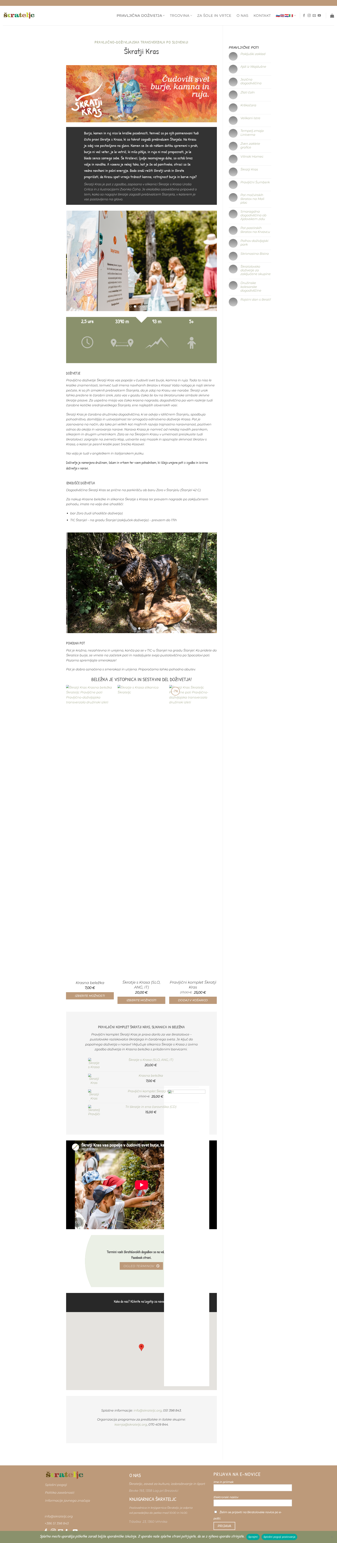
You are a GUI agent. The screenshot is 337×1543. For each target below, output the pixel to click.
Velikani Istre (250, 118)
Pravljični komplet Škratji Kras (193, 984)
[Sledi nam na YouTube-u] (319, 15)
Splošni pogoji (56, 1485)
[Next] (208, 261)
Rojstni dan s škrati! (255, 299)
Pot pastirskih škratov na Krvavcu (255, 229)
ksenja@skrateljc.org (130, 1424)
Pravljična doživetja (139, 15)
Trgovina (180, 15)
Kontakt (262, 15)
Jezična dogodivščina (250, 81)
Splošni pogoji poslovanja (279, 1536)
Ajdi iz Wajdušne (253, 66)
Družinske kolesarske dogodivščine (250, 286)
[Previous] (74, 261)
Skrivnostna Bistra (254, 254)
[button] (332, 15)
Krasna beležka (90, 982)
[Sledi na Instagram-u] (309, 15)
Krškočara (248, 105)
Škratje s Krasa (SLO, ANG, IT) (141, 984)
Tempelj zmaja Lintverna (251, 132)
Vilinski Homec (251, 156)
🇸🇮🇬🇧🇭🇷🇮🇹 (284, 15)
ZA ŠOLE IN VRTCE (214, 15)
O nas (242, 15)
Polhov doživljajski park (254, 242)
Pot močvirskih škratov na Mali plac (252, 198)
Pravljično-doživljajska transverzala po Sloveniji (141, 42)
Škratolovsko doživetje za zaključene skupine (255, 270)
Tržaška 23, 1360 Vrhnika (148, 1521)
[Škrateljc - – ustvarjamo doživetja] (19, 15)
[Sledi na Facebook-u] (304, 15)
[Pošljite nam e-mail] (314, 15)
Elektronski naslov (226, 1497)
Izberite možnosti (90, 995)
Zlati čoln (247, 92)
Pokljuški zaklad (252, 54)
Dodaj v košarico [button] (193, 1000)
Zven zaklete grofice (250, 145)
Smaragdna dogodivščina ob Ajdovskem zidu (253, 215)
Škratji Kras (249, 169)
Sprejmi (253, 1536)
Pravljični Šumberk (255, 182)
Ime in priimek (223, 1482)
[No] (331, 1538)
